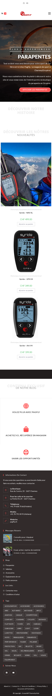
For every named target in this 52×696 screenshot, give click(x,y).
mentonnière (22, 633)
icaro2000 (9, 628)
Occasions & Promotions (26, 689)
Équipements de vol (25, 209)
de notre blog (26, 387)
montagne (36, 633)
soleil (14, 651)
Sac (20, 646)
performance (10, 642)
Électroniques (15, 209)
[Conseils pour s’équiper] (7, 538)
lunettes (8, 633)
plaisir (23, 642)
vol (35, 655)
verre (27, 655)
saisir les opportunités (26, 458)
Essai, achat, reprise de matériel (27, 550)
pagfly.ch (13, 522)
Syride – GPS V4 (26, 279)
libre (19, 628)
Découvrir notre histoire (26, 110)
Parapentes (10, 565)
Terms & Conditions (28, 686)
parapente (31, 637)
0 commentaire (28, 540)
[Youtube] (13, 672)
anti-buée (28, 611)
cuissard (20, 619)
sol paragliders (27, 651)
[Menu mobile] (49, 13)
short (39, 646)
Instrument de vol (36, 209)
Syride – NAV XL (26, 213)
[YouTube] (27, 3)
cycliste (31, 619)
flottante (9, 624)
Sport (40, 651)
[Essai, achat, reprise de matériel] (7, 551)
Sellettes (9, 569)
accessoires (39, 606)
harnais (37, 624)
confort (8, 619)
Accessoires (10, 573)
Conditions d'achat (13, 594)
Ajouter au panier (26, 224)
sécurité (17, 655)
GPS (28, 624)
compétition (31, 615)
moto (7, 637)
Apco (38, 611)
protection (10, 646)
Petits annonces (11, 580)
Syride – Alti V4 (26, 345)
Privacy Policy (41, 686)
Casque (19, 615)
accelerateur (11, 606)
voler (43, 655)
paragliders (18, 637)
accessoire (25, 606)
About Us (7, 686)
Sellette (29, 646)
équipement (10, 660)
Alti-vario (16, 611)
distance (42, 619)
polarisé (33, 642)
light (27, 628)
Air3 (6, 611)
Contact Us (16, 686)
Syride (7, 655)
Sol (6, 651)
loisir (36, 628)
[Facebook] (24, 3)
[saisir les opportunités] (26, 452)
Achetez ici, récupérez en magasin (26, 435)
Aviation (8, 615)
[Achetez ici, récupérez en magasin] (26, 429)
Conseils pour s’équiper (23, 537)
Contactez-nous (11, 591)
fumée (20, 624)
